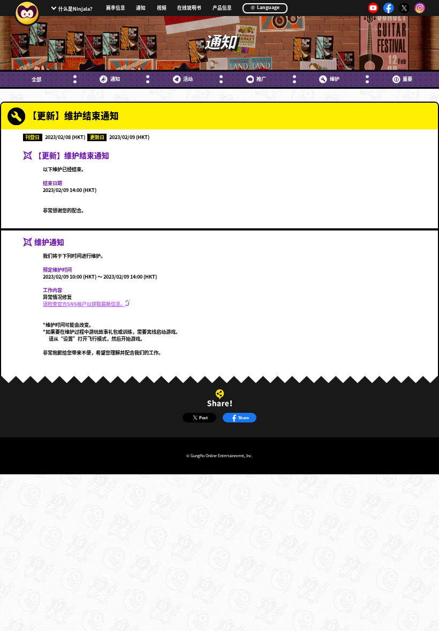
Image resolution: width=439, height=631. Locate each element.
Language (267, 7)
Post (203, 417)
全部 (36, 79)
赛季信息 (115, 8)
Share (243, 417)
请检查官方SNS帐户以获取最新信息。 (84, 303)
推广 (261, 78)
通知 (141, 8)
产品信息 (222, 8)
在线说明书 (189, 8)
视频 (161, 8)
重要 (407, 78)
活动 (188, 78)
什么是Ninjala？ (76, 8)
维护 (334, 78)
